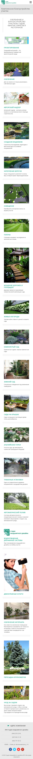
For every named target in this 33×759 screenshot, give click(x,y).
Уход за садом (10, 702)
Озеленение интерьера (14, 622)
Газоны (7, 235)
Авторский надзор (12, 107)
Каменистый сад (11, 347)
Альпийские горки (12, 445)
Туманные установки (13, 480)
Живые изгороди (11, 317)
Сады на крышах (11, 414)
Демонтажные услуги (13, 594)
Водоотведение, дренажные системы (13, 539)
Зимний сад (9, 382)
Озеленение (9, 79)
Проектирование (11, 48)
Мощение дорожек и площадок (13, 286)
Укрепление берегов (13, 171)
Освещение (9, 206)
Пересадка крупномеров (15, 677)
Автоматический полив (14, 512)
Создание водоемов (13, 142)
